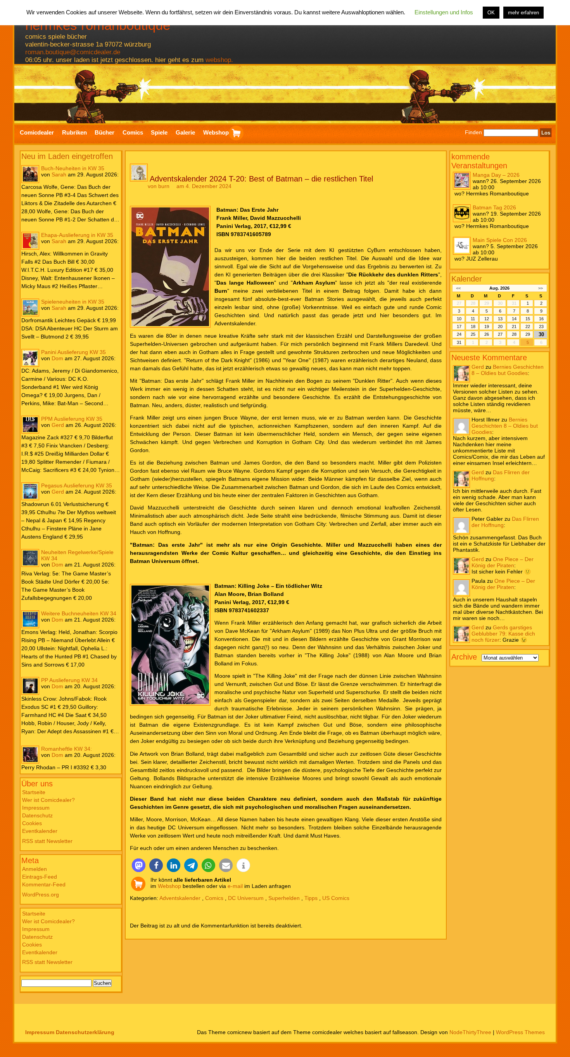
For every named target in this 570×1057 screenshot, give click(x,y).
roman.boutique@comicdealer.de (72, 52)
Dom (57, 358)
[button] (138, 865)
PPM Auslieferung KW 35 (71, 419)
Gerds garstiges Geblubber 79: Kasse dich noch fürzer (503, 633)
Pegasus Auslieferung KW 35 (76, 485)
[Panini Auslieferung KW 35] (30, 358)
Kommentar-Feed (44, 884)
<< (458, 287)
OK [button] (491, 13)
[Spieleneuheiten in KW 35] (30, 307)
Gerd (58, 425)
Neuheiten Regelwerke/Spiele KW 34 (77, 555)
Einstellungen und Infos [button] (444, 12)
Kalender (466, 278)
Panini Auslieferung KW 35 (73, 352)
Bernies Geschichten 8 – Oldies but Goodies (508, 369)
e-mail (235, 886)
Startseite (33, 792)
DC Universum (246, 898)
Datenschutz (37, 815)
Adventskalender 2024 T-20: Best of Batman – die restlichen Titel (261, 178)
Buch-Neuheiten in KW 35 (72, 168)
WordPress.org (40, 894)
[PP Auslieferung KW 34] (30, 686)
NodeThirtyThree (470, 1032)
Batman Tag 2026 (494, 207)
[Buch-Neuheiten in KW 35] (30, 174)
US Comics (335, 898)
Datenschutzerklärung (85, 1032)
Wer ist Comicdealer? (48, 800)
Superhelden (284, 898)
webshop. (219, 60)
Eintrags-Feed (39, 877)
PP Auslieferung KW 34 (69, 680)
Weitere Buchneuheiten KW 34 (78, 613)
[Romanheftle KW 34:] (30, 754)
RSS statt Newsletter (47, 841)
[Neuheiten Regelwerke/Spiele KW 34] (30, 558)
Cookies (32, 823)
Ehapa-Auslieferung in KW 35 (77, 235)
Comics (214, 898)
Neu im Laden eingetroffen (67, 156)
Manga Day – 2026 (496, 174)
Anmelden (34, 869)
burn (163, 186)
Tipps (311, 898)
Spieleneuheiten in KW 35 (72, 302)
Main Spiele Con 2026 (500, 240)
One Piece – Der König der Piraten (503, 562)
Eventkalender (39, 831)
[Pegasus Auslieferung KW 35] (30, 491)
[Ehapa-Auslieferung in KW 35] (30, 241)
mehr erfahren (523, 13)
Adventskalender (179, 898)
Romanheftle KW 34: (66, 749)
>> (540, 287)
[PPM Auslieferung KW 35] (30, 425)
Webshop (169, 886)
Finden (473, 133)
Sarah (59, 174)
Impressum (36, 808)
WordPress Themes (520, 1032)
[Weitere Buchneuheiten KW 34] (30, 619)
